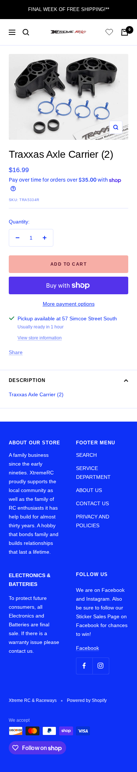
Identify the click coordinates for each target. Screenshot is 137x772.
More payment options (69, 304)
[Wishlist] (109, 33)
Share (16, 352)
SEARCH (86, 455)
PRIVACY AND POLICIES (92, 521)
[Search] (26, 32)
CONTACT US (92, 503)
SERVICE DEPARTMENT (93, 472)
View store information (40, 338)
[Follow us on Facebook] (84, 666)
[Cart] (124, 32)
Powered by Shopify (87, 700)
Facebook (87, 648)
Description (27, 380)
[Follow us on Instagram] (100, 666)
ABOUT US (89, 490)
